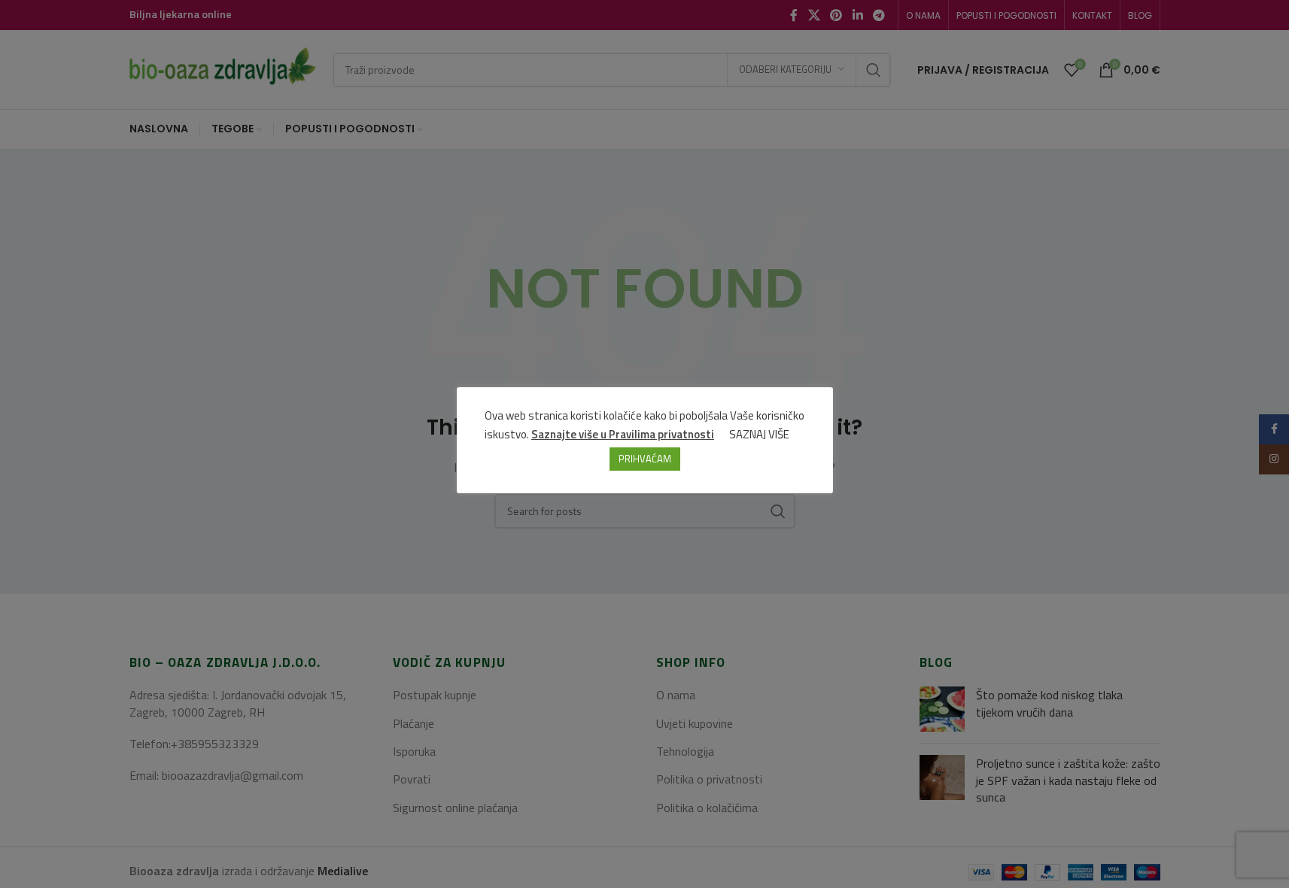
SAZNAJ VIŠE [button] (759, 434)
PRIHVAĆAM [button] (645, 458)
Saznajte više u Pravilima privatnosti (622, 434)
